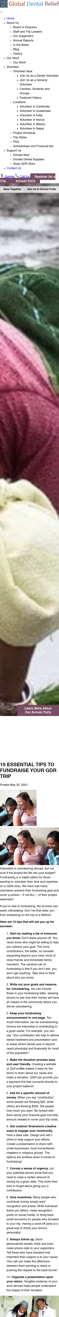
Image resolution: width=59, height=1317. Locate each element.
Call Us (24, 176)
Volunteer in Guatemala (35, 111)
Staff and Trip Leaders (27, 31)
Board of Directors (25, 27)
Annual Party (26, 181)
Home (10, 18)
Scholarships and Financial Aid (33, 146)
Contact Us (14, 168)
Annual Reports (23, 40)
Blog (16, 49)
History (17, 53)
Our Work (19, 62)
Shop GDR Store (24, 163)
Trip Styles (20, 137)
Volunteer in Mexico (32, 124)
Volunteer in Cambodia (34, 106)
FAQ (16, 141)
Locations (19, 102)
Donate (9, 176)
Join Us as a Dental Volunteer (39, 75)
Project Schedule (24, 133)
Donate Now (21, 155)
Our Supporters (23, 36)
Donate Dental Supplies (28, 159)
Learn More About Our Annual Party (38, 710)
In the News (21, 45)
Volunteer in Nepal (32, 128)
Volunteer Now (22, 71)
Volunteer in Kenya (32, 119)
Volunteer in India (31, 115)
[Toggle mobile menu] (1, 12)
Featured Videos (30, 97)
